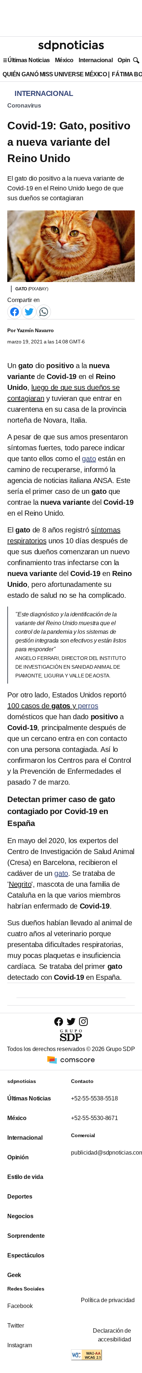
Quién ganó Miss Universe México (55, 74)
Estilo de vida (25, 1177)
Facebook (19, 1306)
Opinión (128, 60)
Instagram (19, 1345)
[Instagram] (83, 1021)
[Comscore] (71, 1059)
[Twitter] (29, 312)
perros (88, 706)
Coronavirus (24, 105)
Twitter (15, 1325)
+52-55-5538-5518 (94, 1098)
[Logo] (71, 46)
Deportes (19, 1196)
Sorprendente (26, 1236)
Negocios (20, 1216)
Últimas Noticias (29, 60)
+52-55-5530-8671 (94, 1118)
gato (89, 459)
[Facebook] (14, 312)
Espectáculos (25, 1255)
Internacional (96, 60)
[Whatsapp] (43, 312)
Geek (14, 1275)
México (64, 60)
